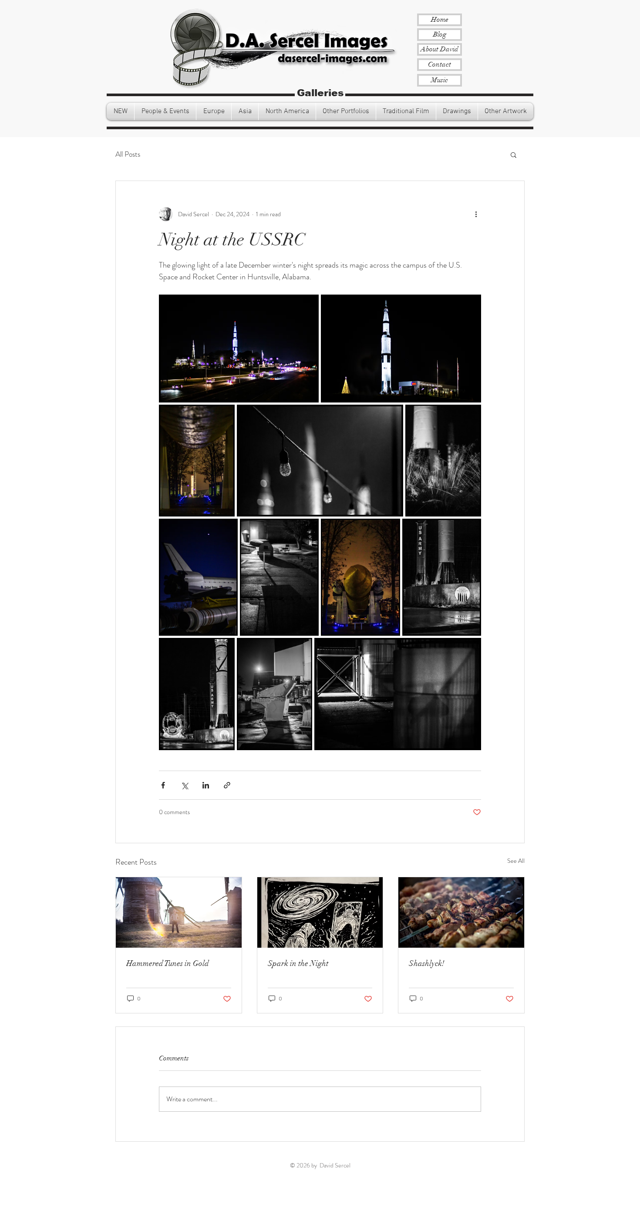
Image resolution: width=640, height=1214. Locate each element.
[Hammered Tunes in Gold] (179, 912)
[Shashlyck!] (461, 912)
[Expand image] (239, 348)
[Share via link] (227, 785)
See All (516, 860)
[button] (120, 111)
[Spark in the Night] (320, 912)
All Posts (127, 154)
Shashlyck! (427, 963)
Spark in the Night (298, 963)
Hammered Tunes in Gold (167, 963)
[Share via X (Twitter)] (184, 785)
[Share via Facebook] (163, 785)
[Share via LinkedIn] (206, 785)
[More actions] (476, 214)
